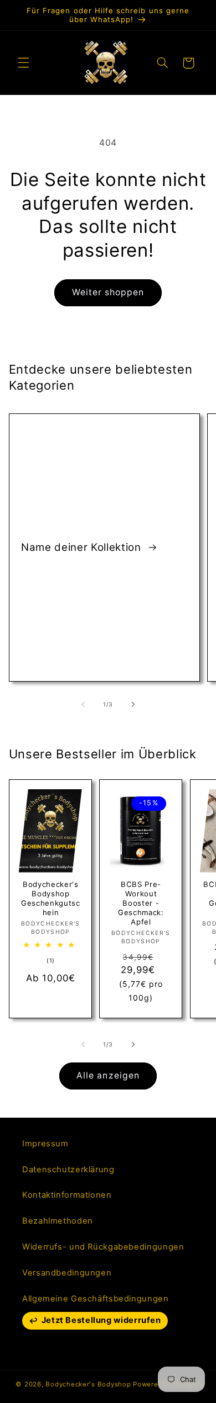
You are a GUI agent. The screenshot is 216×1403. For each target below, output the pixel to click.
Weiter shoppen (108, 292)
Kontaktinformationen (67, 1195)
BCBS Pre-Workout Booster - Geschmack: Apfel (141, 903)
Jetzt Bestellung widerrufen (101, 1320)
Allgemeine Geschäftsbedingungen (95, 1299)
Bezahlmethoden (57, 1221)
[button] (23, 63)
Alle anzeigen (108, 1075)
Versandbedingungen (66, 1273)
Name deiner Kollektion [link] (82, 547)
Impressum (45, 1144)
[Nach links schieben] (83, 704)
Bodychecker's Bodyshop (88, 1384)
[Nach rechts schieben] (133, 704)
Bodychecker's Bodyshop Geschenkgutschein (50, 898)
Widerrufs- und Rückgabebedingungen (103, 1247)
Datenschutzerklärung (68, 1170)
